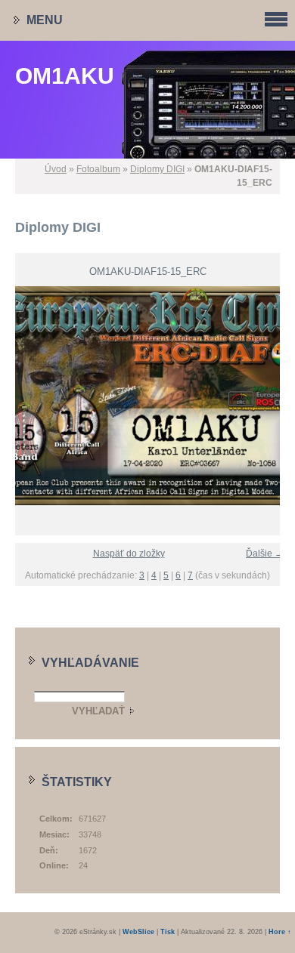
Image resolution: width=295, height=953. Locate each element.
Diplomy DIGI (157, 169)
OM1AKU (64, 75)
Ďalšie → (265, 553)
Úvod (56, 169)
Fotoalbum (98, 169)
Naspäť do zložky (129, 553)
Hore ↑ (280, 932)
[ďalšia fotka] (278, 395)
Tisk (167, 932)
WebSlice (138, 932)
